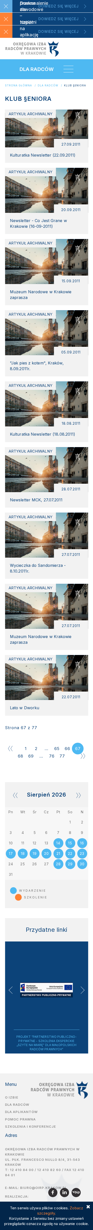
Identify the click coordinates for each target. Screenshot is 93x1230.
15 (70, 843)
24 (10, 864)
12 (34, 843)
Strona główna (18, 85)
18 (23, 853)
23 (82, 853)
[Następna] (83, 756)
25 (22, 864)
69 (31, 756)
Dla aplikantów (21, 1112)
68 (20, 756)
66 (67, 748)
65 (57, 748)
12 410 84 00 (22, 1170)
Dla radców (48, 85)
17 (11, 853)
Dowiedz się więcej (58, 6)
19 (35, 853)
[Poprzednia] (10, 748)
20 (46, 853)
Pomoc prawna (20, 1119)
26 (34, 864)
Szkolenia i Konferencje (30, 1126)
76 (52, 756)
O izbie (11, 1097)
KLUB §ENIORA (75, 85)
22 (70, 853)
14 (58, 843)
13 (46, 843)
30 (82, 864)
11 (22, 843)
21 (58, 853)
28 (58, 864)
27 (46, 864)
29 (70, 864)
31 (11, 874)
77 (62, 756)
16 (82, 843)
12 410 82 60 (49, 1170)
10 (11, 843)
